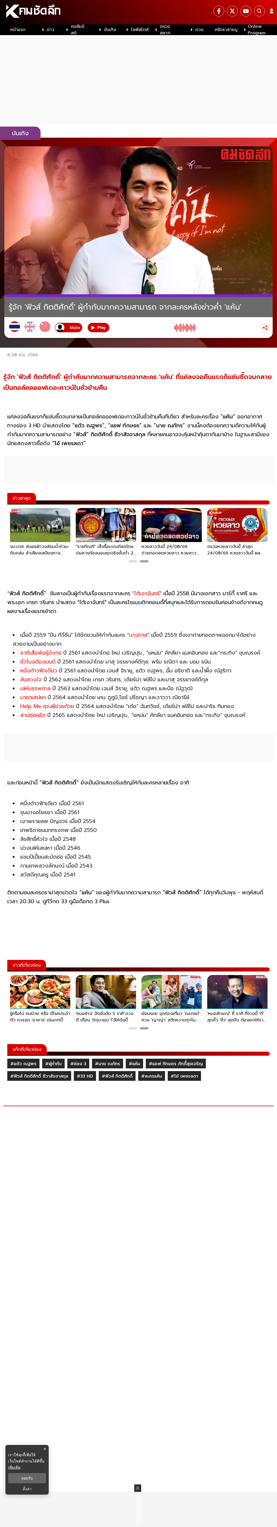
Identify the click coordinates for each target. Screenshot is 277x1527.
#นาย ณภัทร (107, 1064)
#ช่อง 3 (78, 1064)
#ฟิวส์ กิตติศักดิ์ (117, 1076)
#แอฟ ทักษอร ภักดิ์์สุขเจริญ (176, 1064)
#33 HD (85, 1076)
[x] (232, 11)
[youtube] (245, 11)
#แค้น (134, 1064)
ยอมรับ (27, 1478)
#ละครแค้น (151, 1076)
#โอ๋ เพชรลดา (184, 1076)
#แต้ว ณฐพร (23, 1064)
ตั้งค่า (27, 1489)
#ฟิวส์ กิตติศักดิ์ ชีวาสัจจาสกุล (39, 1076)
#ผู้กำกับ (53, 1064)
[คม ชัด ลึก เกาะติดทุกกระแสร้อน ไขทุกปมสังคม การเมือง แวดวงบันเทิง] (138, 12)
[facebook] (218, 11)
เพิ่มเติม (14, 1467)
